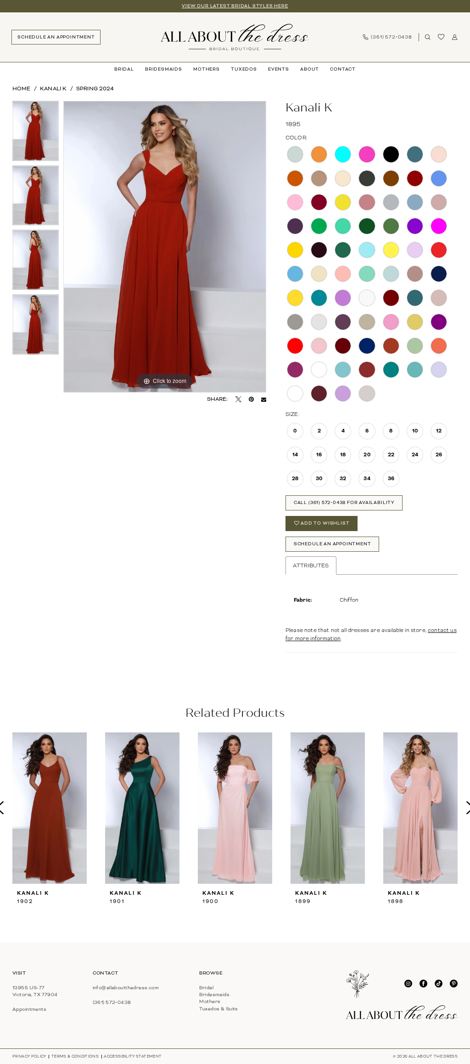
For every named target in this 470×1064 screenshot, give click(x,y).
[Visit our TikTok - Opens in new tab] (438, 984)
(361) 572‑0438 (112, 1002)
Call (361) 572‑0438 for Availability (344, 502)
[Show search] (427, 37)
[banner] (235, 37)
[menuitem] (56, 37)
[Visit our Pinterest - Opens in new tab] (454, 984)
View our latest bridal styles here (235, 6)
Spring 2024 (95, 88)
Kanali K (53, 88)
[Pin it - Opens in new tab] (251, 400)
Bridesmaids (214, 994)
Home (21, 88)
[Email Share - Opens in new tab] (263, 399)
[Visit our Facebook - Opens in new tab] (423, 984)
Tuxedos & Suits (218, 1009)
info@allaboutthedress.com (126, 988)
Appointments (29, 1009)
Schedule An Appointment (332, 544)
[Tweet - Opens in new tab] (238, 400)
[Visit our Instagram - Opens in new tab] (408, 984)
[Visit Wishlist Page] (441, 37)
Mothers (209, 1001)
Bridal (206, 988)
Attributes (311, 565)
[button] (454, 37)
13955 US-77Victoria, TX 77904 (35, 991)
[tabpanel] (35, 133)
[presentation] (49, 808)
